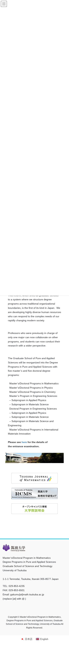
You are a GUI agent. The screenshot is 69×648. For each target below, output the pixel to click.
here (24, 442)
